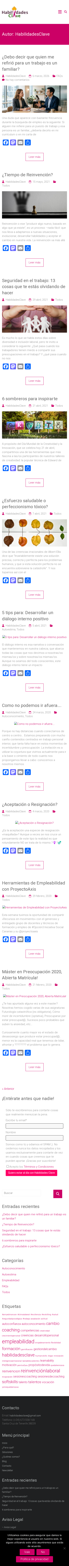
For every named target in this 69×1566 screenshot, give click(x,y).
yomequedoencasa (10, 1387)
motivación (9, 1365)
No (43, 1552)
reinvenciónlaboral (40, 1370)
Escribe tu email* (16, 1120)
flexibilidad (56, 1343)
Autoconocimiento (13, 716)
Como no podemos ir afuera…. (31, 705)
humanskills (41, 1356)
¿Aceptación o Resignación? (29, 804)
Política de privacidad (34, 1559)
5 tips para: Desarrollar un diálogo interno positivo (27, 615)
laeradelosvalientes (31, 1361)
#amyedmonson (9, 1314)
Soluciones (7, 1452)
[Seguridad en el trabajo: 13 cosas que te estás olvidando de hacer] (34, 307)
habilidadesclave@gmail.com (25, 1415)
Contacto (6, 1465)
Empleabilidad (10, 1280)
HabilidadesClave (16, 76)
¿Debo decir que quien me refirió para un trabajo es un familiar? (29, 63)
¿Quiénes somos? (11, 1456)
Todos (6, 185)
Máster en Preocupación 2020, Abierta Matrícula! (32, 975)
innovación (58, 1356)
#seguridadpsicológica (12, 1319)
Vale (27, 1552)
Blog (4, 1461)
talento (23, 1382)
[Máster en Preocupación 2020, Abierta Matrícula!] (34, 996)
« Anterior (8, 1089)
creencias (27, 1335)
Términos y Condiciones (39, 1166)
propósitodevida (39, 1365)
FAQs (59, 76)
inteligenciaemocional (12, 1361)
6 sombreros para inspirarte (30, 398)
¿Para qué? (8, 1447)
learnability (47, 1360)
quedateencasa (57, 1365)
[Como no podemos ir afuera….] (34, 724)
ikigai (50, 1356)
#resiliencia (36, 1314)
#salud (55, 1314)
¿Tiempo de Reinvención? (27, 174)
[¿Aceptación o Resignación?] (34, 823)
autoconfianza (11, 1324)
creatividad (45, 1331)
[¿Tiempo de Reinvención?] (34, 193)
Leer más (34, 157)
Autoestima (8, 629)
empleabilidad (18, 1341)
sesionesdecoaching (51, 1376)
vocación (48, 1382)
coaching (11, 1330)
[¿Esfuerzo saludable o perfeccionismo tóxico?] (34, 521)
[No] (64, 1548)
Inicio (4, 1443)
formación (11, 1348)
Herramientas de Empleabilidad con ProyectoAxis (33, 886)
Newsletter (7, 1470)
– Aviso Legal (9, 1527)
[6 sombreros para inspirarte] (34, 413)
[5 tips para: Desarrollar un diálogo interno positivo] (34, 637)
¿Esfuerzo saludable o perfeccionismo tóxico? (25, 503)
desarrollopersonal (46, 1335)
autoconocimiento (33, 1324)
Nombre (11, 1132)
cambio (52, 1323)
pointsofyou (22, 1365)
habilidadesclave (18, 1355)
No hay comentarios (17, 79)
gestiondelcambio (45, 1349)
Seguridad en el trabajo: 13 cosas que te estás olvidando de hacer (33, 286)
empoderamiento (42, 1343)
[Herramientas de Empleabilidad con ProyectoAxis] (34, 907)
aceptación (35, 1319)
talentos (34, 1382)
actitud (44, 1319)
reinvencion (11, 1371)
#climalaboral (23, 1314)
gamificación (27, 1349)
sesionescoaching (25, 1376)
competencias (29, 1330)
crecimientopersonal (11, 1336)
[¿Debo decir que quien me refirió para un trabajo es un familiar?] (34, 87)
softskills (10, 1381)
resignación (7, 1377)
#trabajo (26, 1319)
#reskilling (46, 1314)
